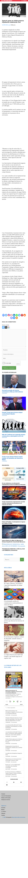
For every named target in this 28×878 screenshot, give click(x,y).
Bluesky (3, 809)
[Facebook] (3, 315)
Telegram (3, 813)
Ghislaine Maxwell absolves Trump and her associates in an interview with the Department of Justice (14, 719)
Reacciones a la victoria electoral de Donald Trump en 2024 (13, 759)
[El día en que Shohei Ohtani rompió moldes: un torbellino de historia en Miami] (14, 453)
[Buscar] (22, 559)
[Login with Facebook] (3, 327)
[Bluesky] (14, 318)
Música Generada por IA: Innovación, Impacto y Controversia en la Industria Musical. (14, 712)
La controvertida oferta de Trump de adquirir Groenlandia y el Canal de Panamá (14, 726)
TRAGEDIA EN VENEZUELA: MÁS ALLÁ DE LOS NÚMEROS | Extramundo (13, 549)
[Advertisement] (14, 66)
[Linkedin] (14, 315)
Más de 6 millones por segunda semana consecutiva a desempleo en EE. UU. (13, 435)
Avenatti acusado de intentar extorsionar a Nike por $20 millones (12, 391)
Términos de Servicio (5, 799)
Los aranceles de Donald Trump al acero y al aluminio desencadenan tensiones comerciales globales (14, 733)
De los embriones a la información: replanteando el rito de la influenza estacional (13, 484)
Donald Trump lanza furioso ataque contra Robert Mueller (12, 413)
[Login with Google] (8, 327)
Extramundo (6, 0)
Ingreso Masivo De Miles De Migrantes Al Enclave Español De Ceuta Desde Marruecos (13, 541)
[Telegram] (19, 315)
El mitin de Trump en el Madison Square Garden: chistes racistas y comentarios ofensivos (14, 773)
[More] (16, 318)
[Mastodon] (11, 318)
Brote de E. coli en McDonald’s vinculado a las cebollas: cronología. (13, 766)
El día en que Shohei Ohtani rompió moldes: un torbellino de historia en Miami (12, 458)
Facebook (3, 807)
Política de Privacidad (5, 797)
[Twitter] (6, 315)
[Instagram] (9, 315)
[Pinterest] (22, 315)
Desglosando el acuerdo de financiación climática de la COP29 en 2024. (14, 748)
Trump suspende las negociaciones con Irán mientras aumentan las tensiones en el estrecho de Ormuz (13, 503)
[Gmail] (11, 315)
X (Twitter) (3, 811)
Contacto (3, 794)
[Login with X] (6, 327)
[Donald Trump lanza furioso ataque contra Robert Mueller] (14, 409)
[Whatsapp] (16, 315)
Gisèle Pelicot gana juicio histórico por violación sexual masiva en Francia (14, 740)
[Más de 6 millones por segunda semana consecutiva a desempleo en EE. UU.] (14, 431)
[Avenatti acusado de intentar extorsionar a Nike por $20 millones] (14, 387)
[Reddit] (24, 315)
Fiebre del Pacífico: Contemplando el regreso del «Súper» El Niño (13, 522)
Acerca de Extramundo (6, 796)
